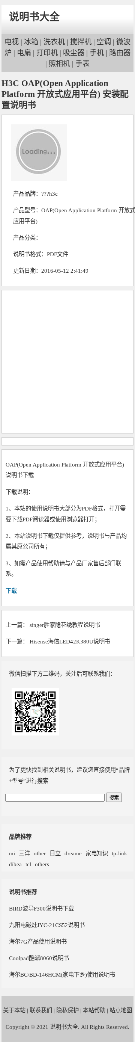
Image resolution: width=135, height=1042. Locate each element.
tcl (28, 864)
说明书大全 (34, 17)
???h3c (49, 193)
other (40, 853)
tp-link (119, 853)
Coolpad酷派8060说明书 (39, 958)
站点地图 (121, 1010)
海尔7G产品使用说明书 (38, 941)
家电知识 (97, 853)
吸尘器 (73, 53)
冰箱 (31, 42)
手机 (97, 53)
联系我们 (41, 1010)
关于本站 (14, 1010)
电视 (11, 42)
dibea (15, 864)
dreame (73, 853)
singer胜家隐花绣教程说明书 (65, 625)
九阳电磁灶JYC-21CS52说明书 (47, 925)
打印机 (47, 53)
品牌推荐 (20, 837)
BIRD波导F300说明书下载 (41, 908)
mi (12, 853)
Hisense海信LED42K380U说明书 (70, 641)
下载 (11, 590)
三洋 (24, 853)
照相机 (59, 64)
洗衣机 (54, 42)
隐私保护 (67, 1010)
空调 (104, 42)
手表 (82, 64)
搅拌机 (81, 42)
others (42, 864)
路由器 (119, 53)
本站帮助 (94, 1010)
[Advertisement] (67, 361)
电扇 (24, 53)
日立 (55, 853)
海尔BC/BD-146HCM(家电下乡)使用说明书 (62, 974)
